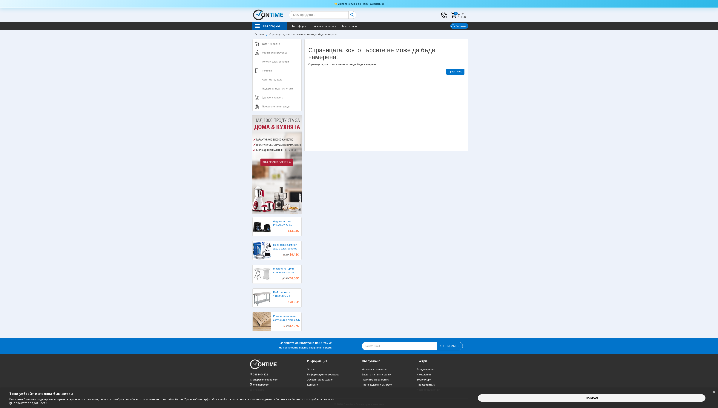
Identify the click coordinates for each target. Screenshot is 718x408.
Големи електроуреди (275, 61)
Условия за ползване (374, 369)
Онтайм (259, 34)
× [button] (713, 392)
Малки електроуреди (275, 52)
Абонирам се (450, 346)
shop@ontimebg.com (265, 379)
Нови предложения (324, 26)
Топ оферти (299, 26)
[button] (172, 403)
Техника (267, 70)
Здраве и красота (272, 97)
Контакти (461, 26)
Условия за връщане (320, 379)
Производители (426, 384)
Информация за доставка (323, 374)
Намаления (424, 374)
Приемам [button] (591, 397)
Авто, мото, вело (272, 79)
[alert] (359, 398)
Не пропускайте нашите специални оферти (305, 345)
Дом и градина (271, 43)
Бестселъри (349, 26)
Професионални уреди (276, 106)
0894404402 (260, 374)
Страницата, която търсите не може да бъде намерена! (303, 34)
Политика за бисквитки (375, 379)
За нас (311, 369)
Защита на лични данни (376, 374)
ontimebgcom (261, 384)
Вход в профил (426, 369)
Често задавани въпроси (377, 384)
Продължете (455, 71)
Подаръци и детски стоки (277, 88)
